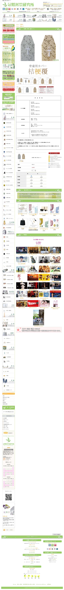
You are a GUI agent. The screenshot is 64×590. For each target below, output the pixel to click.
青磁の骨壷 (8, 193)
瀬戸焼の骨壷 (8, 122)
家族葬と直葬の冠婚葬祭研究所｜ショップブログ (39, 12)
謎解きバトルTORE (21, 307)
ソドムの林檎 (44, 289)
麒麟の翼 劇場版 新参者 (33, 289)
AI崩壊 (33, 263)
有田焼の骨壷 (8, 131)
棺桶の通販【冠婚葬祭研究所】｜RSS (7, 530)
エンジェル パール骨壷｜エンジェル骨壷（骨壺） (33, 214)
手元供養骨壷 (8, 227)
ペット (7, 205)
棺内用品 (4, 402)
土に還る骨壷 (8, 160)
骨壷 (3, 395)
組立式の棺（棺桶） (10, 275)
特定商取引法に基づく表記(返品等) (56, 157)
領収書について (9, 389)
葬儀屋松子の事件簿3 (55, 281)
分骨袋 (7, 245)
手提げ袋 (8, 253)
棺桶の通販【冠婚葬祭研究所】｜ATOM (11, 530)
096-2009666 (54, 559)
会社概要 (5, 418)
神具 (8, 371)
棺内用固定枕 (8, 301)
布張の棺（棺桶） (10, 283)
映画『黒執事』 (21, 289)
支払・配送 (19, 584)
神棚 (7, 375)
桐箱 (7, 249)
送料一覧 (32, 563)
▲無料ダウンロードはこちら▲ (8, 91)
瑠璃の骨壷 (8, 197)
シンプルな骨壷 (9, 168)
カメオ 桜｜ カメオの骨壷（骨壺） (54, 228)
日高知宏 (8, 447)
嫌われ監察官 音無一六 (55, 263)
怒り (21, 281)
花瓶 (8, 385)
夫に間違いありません (38, 245)
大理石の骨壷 (8, 164)
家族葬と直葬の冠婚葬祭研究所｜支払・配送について (24, 12)
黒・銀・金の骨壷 (9, 185)
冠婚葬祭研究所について (8, 424)
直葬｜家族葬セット (9, 113)
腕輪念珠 (8, 329)
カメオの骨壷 (8, 156)
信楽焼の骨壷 (8, 135)
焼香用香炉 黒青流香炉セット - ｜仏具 (43, 214)
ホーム (17, 24)
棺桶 (3, 400)
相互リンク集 (6, 427)
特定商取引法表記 (46, 3)
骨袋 (7, 261)
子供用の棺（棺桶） (10, 287)
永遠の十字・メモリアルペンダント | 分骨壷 (33, 228)
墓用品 (8, 361)
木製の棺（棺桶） (10, 279)
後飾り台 (8, 342)
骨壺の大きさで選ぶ (6, 397)
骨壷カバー (5, 399)
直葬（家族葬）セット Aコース (22, 214)
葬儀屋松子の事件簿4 (55, 289)
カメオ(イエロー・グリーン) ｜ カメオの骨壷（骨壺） (44, 229)
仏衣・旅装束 (8, 310)
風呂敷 (7, 257)
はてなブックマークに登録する (55, 167)
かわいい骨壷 (8, 210)
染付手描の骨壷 (9, 151)
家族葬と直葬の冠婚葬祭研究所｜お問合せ (54, 12)
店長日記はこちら (8, 449)
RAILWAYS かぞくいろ (33, 281)
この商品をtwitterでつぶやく (54, 163)
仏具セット (8, 338)
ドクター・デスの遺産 (44, 263)
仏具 (8, 352)
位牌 (7, 319)
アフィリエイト (6, 429)
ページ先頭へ (56, 534)
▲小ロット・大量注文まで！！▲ (8, 80)
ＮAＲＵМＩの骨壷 (9, 147)
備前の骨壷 (8, 143)
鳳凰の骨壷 (8, 189)
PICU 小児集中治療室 (21, 263)
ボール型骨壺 (8, 214)
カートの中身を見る (8, 407)
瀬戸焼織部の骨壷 (9, 139)
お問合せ (5, 421)
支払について (6, 419)
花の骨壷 (8, 201)
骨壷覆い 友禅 (5, 516)
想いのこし (44, 281)
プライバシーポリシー (53, 3)
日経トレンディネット (33, 307)
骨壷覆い (8, 241)
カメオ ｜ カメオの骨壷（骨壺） (54, 214)
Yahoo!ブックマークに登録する (55, 165)
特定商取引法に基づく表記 (29, 584)
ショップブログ (6, 422)
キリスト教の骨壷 (9, 172)
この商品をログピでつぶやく (55, 164)
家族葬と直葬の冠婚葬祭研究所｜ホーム (9, 12)
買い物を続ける (52, 161)
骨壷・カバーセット (9, 218)
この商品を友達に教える (54, 158)
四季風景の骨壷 (9, 176)
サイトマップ (60, 3)
